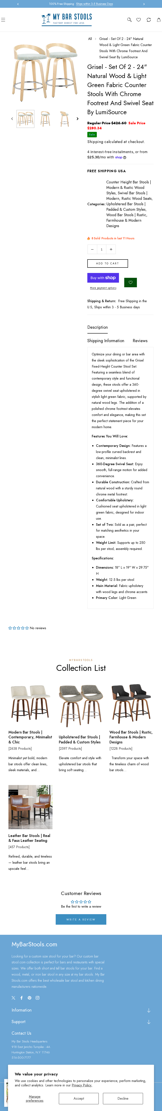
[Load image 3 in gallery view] (64, 119)
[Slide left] (12, 119)
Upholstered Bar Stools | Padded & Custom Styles (126, 206)
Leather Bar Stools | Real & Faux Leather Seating (29, 838)
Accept (79, 1098)
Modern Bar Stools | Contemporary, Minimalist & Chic (30, 737)
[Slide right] (77, 119)
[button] (143, 4)
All (90, 38)
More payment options (103, 288)
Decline (122, 1098)
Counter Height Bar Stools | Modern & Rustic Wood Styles (128, 187)
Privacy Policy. (82, 1085)
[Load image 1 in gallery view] (25, 119)
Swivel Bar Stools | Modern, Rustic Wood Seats (129, 195)
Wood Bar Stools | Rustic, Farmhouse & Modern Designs (126, 220)
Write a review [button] (81, 920)
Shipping (95, 141)
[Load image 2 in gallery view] (45, 119)
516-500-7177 (21, 1057)
